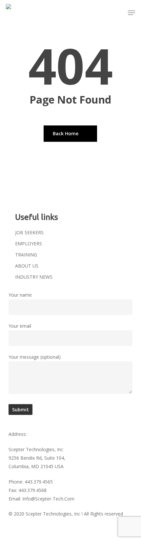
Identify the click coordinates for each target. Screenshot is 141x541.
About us (26, 266)
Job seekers (29, 232)
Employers (28, 243)
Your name (20, 295)
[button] (131, 12)
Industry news (33, 277)
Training (26, 255)
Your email (20, 326)
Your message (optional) (35, 357)
